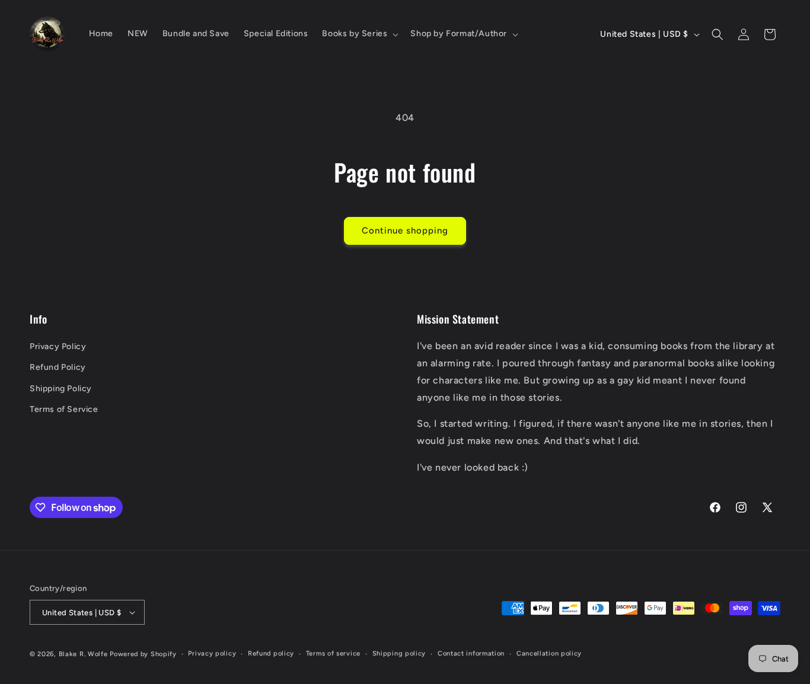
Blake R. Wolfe (83, 654)
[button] (359, 33)
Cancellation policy (549, 653)
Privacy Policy (58, 346)
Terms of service (333, 653)
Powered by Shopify (143, 654)
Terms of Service (64, 409)
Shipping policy (399, 653)
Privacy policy (212, 653)
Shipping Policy (61, 388)
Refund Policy (58, 367)
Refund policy (271, 653)
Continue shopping (405, 230)
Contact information (471, 653)
